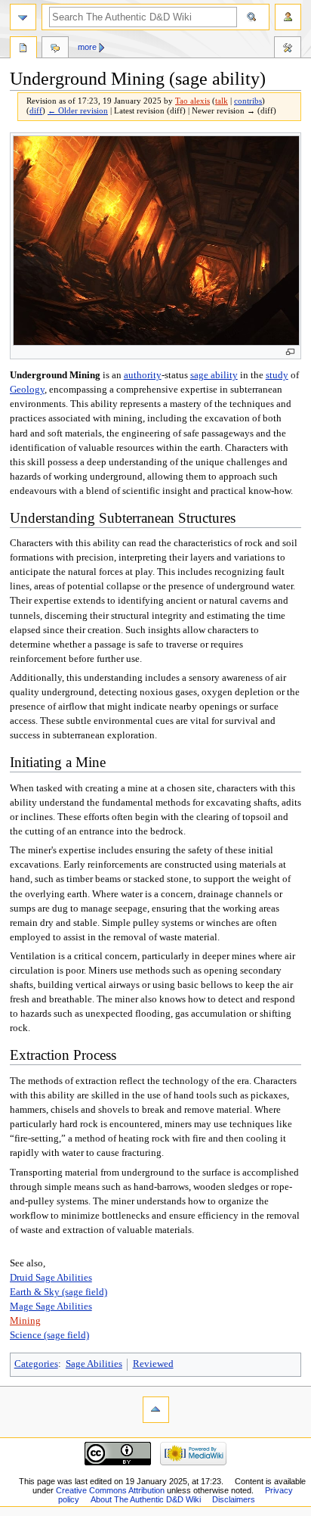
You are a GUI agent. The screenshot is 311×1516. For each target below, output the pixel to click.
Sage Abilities (94, 1364)
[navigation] (23, 17)
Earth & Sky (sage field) (58, 1292)
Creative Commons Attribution (110, 1490)
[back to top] (156, 1409)
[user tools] (288, 17)
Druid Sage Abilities (51, 1277)
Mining (25, 1321)
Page (23, 49)
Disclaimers (233, 1499)
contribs (248, 101)
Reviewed (153, 1364)
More (87, 46)
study (277, 375)
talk (221, 101)
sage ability (214, 375)
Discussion (55, 49)
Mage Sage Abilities (51, 1306)
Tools (287, 49)
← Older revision (78, 111)
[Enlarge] (290, 352)
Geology (27, 389)
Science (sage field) (49, 1335)
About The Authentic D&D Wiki (146, 1499)
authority (143, 375)
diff (35, 111)
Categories (36, 1364)
